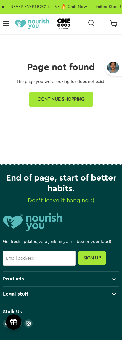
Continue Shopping (61, 99)
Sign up (92, 258)
